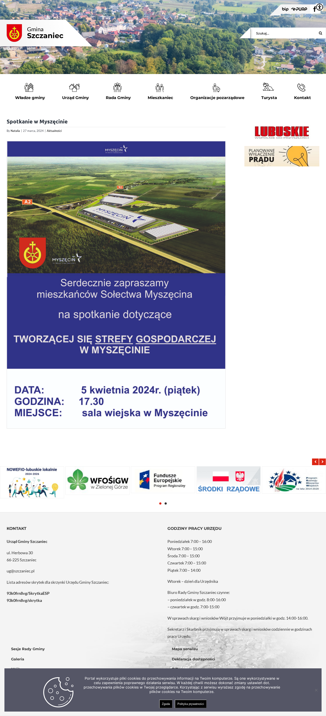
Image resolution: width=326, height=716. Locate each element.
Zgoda (166, 704)
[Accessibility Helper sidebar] (319, 7)
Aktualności (54, 131)
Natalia (15, 131)
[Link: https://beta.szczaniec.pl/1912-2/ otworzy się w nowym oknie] (163, 479)
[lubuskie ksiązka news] (281, 132)
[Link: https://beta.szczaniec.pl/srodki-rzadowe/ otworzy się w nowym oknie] (228, 480)
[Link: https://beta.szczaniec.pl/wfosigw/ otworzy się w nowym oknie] (97, 480)
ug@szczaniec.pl (21, 570)
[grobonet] (281, 156)
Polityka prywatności (190, 704)
